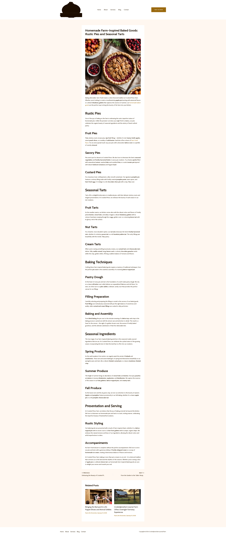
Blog (119, 10)
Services (112, 10)
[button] (158, 9)
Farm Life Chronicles (91, 513)
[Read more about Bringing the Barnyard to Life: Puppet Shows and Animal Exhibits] (98, 496)
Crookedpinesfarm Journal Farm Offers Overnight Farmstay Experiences (126, 509)
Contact (126, 10)
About (106, 10)
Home (99, 10)
